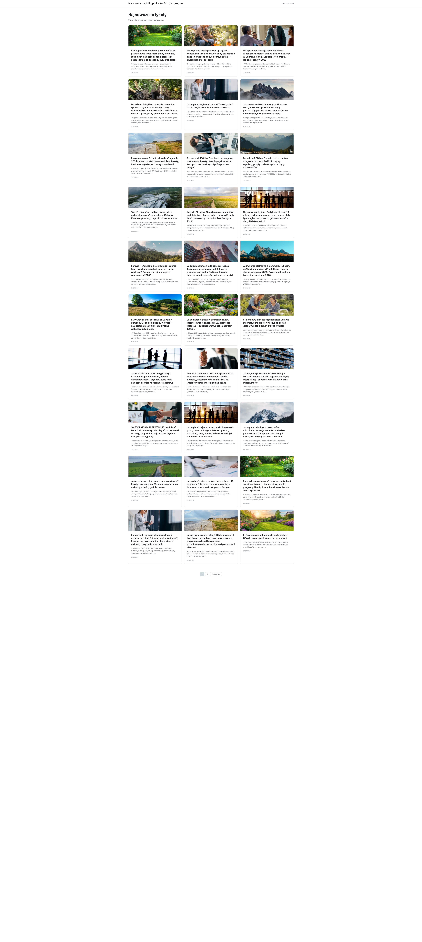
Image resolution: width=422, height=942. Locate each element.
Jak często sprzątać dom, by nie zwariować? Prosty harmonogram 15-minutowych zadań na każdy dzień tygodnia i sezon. (155, 484)
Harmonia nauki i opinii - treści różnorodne (155, 3)
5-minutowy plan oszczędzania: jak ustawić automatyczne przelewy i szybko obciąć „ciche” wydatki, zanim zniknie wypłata (266, 322)
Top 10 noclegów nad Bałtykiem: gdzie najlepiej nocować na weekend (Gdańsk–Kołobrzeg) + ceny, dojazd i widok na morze (154, 215)
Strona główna (287, 3)
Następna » (216, 574)
